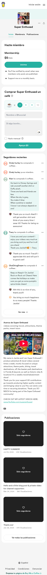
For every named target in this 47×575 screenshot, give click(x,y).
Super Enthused (23, 26)
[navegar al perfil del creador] (23, 18)
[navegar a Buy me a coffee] (3, 4)
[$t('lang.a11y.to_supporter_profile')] (10, 214)
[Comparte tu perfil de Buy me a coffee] (44, 23)
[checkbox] (12, 138)
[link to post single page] (23, 437)
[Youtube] (5, 408)
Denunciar (37, 569)
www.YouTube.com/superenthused (18, 402)
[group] (23, 65)
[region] (23, 62)
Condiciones (23, 569)
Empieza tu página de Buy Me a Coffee (22, 573)
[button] (43, 4)
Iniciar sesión (34, 4)
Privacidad (10, 569)
